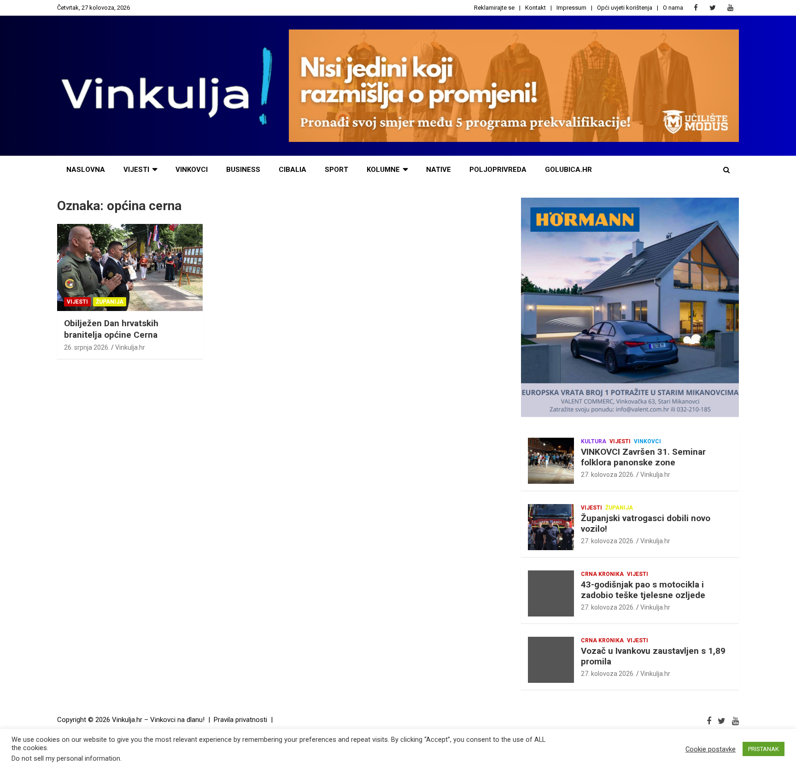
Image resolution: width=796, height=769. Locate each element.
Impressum (571, 7)
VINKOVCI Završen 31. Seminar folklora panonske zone (643, 457)
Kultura (593, 441)
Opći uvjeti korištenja (624, 7)
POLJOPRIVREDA (498, 169)
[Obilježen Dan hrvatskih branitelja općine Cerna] (130, 267)
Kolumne (383, 169)
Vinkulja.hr (130, 347)
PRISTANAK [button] (763, 749)
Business (243, 169)
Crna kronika (602, 574)
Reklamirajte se (494, 7)
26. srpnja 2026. (87, 347)
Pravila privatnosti (240, 720)
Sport (336, 169)
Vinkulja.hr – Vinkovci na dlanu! (158, 720)
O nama (673, 7)
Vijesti (136, 169)
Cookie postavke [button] (710, 749)
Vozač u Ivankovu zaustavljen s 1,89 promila (653, 656)
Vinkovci (192, 169)
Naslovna (85, 169)
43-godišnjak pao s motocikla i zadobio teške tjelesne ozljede (643, 589)
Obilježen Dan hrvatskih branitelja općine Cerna (111, 329)
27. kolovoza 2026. (608, 474)
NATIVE (438, 169)
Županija (109, 302)
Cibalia (292, 169)
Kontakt (535, 7)
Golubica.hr (568, 169)
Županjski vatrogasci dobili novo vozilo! (645, 523)
